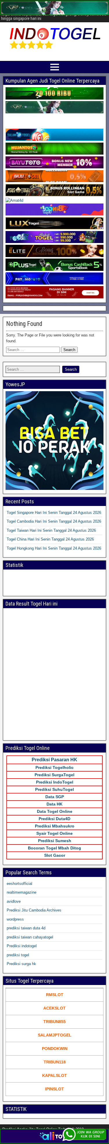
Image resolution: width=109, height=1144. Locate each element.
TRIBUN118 (55, 1062)
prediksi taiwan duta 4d (26, 928)
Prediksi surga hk (21, 964)
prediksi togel (18, 955)
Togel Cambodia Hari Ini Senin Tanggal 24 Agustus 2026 (54, 521)
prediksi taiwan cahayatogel (30, 937)
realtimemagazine (21, 892)
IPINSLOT (54, 1089)
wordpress (15, 919)
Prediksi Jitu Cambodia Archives (34, 910)
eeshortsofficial (19, 883)
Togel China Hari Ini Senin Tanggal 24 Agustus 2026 (50, 539)
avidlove (14, 901)
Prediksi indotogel (22, 946)
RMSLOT (54, 994)
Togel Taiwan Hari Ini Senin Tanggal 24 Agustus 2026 (51, 530)
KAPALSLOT (54, 1075)
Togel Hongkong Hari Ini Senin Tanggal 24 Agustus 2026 (54, 548)
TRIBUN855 (54, 1021)
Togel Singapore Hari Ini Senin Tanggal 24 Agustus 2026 (54, 512)
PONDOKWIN (54, 1048)
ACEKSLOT (54, 1008)
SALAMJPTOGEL (55, 1035)
